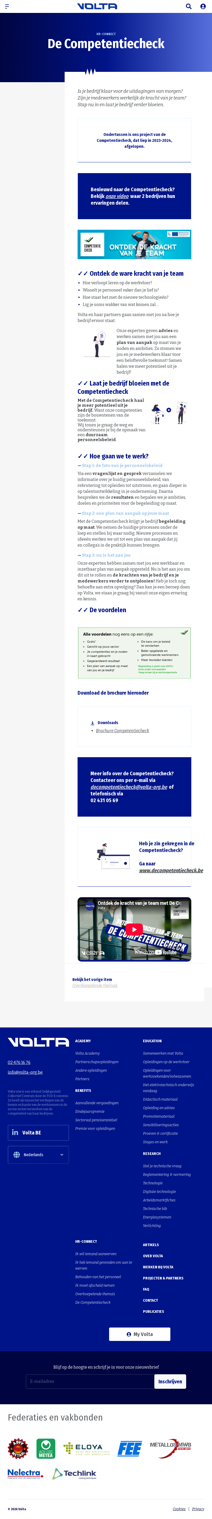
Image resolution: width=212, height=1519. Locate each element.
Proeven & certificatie (160, 1133)
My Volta (143, 1334)
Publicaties (153, 1311)
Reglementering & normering (167, 1174)
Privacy (198, 1509)
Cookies (179, 1509)
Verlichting (152, 1226)
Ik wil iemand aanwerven (95, 1254)
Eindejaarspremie (89, 1111)
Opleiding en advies (159, 1108)
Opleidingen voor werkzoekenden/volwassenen (167, 1073)
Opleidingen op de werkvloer (166, 1062)
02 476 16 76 (19, 1062)
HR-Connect (31, 20)
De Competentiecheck (63, 20)
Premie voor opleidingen (95, 1128)
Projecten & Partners (163, 1278)
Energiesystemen (157, 1217)
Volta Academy (87, 1053)
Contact (150, 1300)
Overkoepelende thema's (95, 1294)
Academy (83, 1041)
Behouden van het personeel (98, 1277)
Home (12, 20)
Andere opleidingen (91, 1070)
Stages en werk (155, 1142)
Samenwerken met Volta (163, 1053)
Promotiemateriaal (159, 1116)
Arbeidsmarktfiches (159, 1200)
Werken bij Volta (158, 1267)
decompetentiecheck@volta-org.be (128, 787)
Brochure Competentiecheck (122, 730)
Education (152, 1041)
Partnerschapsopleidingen (96, 1062)
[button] (9, 6)
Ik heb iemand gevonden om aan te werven (103, 1265)
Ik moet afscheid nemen (95, 1285)
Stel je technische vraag (162, 1166)
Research (152, 1153)
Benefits (83, 1090)
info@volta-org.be (25, 1072)
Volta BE (31, 1133)
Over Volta (153, 1256)
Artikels (151, 1244)
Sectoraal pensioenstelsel (96, 1120)
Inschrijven (170, 1381)
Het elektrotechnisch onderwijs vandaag (168, 1088)
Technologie (153, 1183)
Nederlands (33, 1154)
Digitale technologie (159, 1192)
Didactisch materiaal (160, 1099)
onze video (116, 196)
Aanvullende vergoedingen (96, 1103)
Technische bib (155, 1209)
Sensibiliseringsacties (161, 1125)
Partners (82, 1079)
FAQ (146, 1289)
